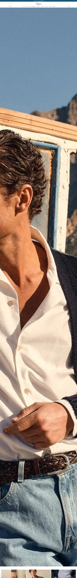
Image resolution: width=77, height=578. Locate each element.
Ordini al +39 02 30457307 (64, 2)
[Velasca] (38, 4)
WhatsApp (69, 2)
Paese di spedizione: (9, 2)
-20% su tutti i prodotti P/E (40, 0)
